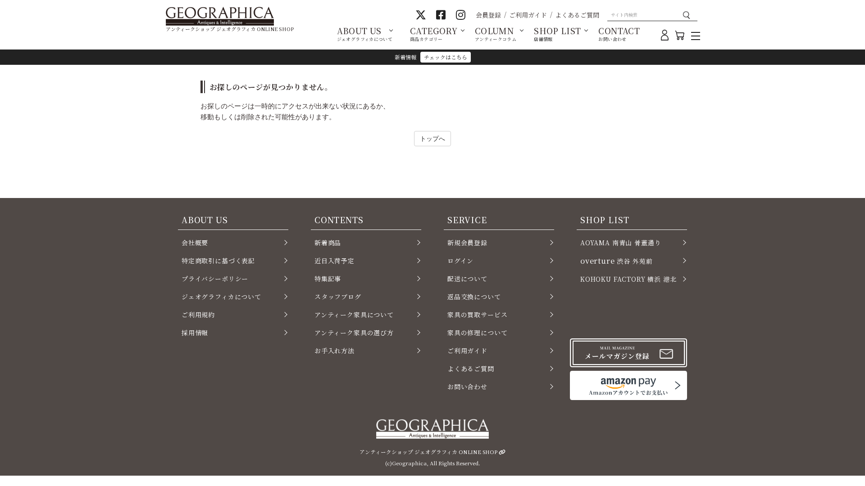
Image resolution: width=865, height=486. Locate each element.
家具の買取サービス (477, 314)
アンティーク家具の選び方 (354, 332)
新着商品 (327, 242)
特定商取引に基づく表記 (218, 260)
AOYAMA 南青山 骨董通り (620, 242)
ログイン (460, 260)
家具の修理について (477, 332)
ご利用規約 (198, 314)
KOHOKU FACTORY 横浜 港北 (628, 279)
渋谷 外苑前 (616, 260)
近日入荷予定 (334, 260)
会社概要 (195, 242)
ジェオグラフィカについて (221, 296)
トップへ (432, 138)
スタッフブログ (337, 296)
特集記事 (327, 278)
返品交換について (474, 296)
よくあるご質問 (577, 14)
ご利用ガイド (528, 14)
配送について (467, 278)
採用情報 (195, 332)
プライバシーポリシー (215, 278)
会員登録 (488, 14)
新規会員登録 (467, 242)
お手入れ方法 (334, 350)
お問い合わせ (467, 386)
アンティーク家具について (354, 314)
